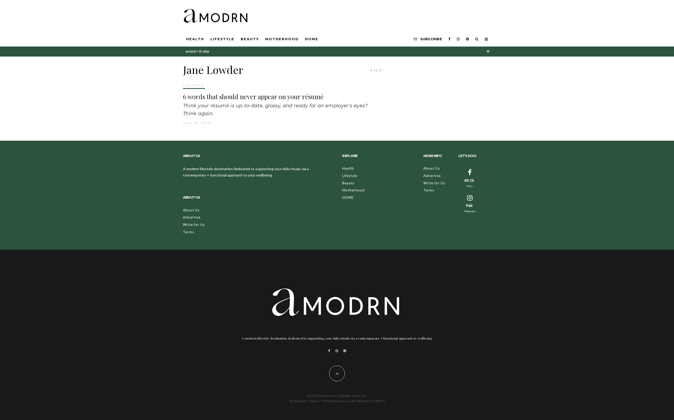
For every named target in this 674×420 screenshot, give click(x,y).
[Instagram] (458, 39)
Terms (188, 232)
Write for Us (194, 224)
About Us (191, 210)
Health (195, 39)
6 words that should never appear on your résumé (253, 96)
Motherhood (282, 39)
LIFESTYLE (194, 85)
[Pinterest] (467, 39)
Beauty (250, 39)
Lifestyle (222, 39)
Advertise (191, 217)
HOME (311, 39)
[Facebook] (449, 39)
